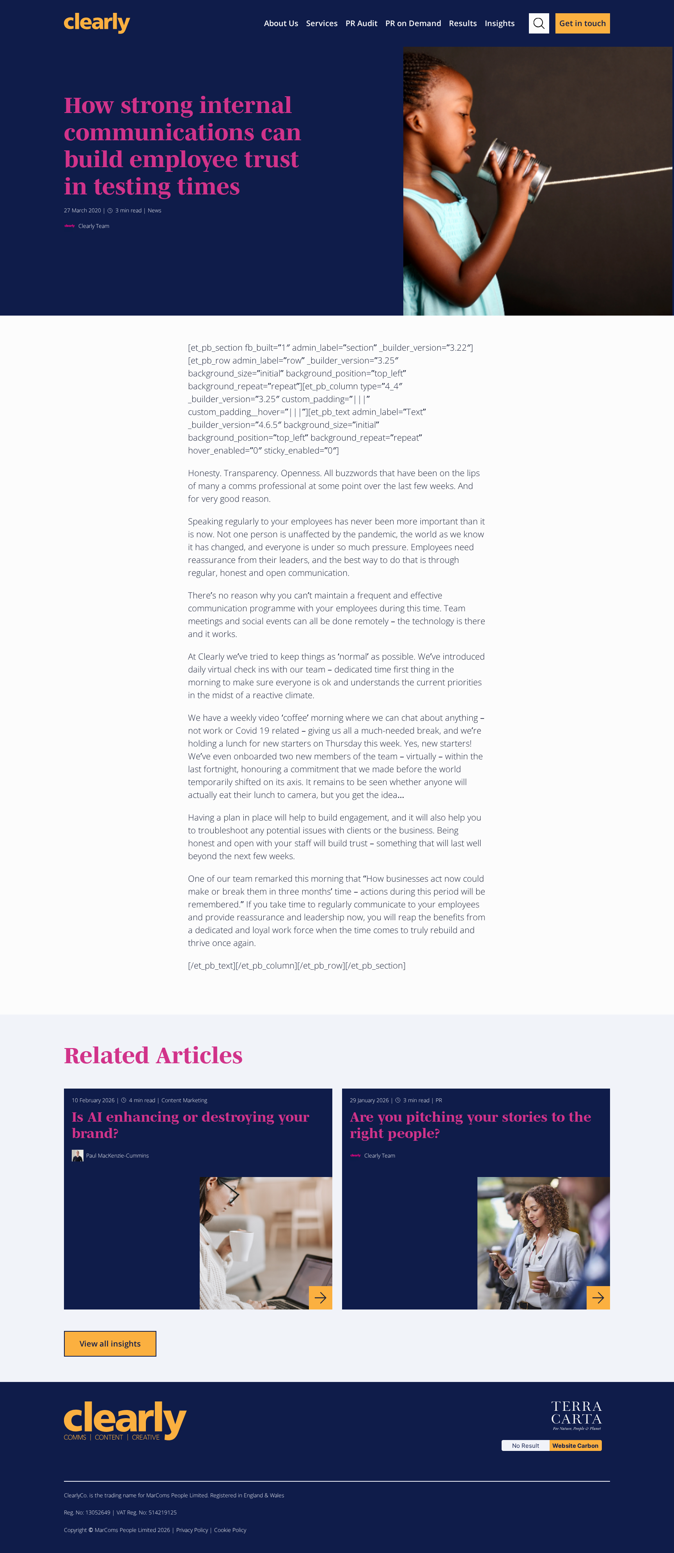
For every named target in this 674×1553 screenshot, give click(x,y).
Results (463, 23)
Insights (500, 23)
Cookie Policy (230, 1530)
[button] (539, 23)
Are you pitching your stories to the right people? (470, 1124)
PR (439, 1100)
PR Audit (362, 23)
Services (322, 23)
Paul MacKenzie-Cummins (117, 1155)
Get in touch (582, 23)
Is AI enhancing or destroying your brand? (190, 1124)
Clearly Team (93, 225)
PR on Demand (413, 23)
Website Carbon (575, 1445)
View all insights (110, 1343)
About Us (281, 23)
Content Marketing (184, 1100)
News (154, 210)
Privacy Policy (192, 1530)
